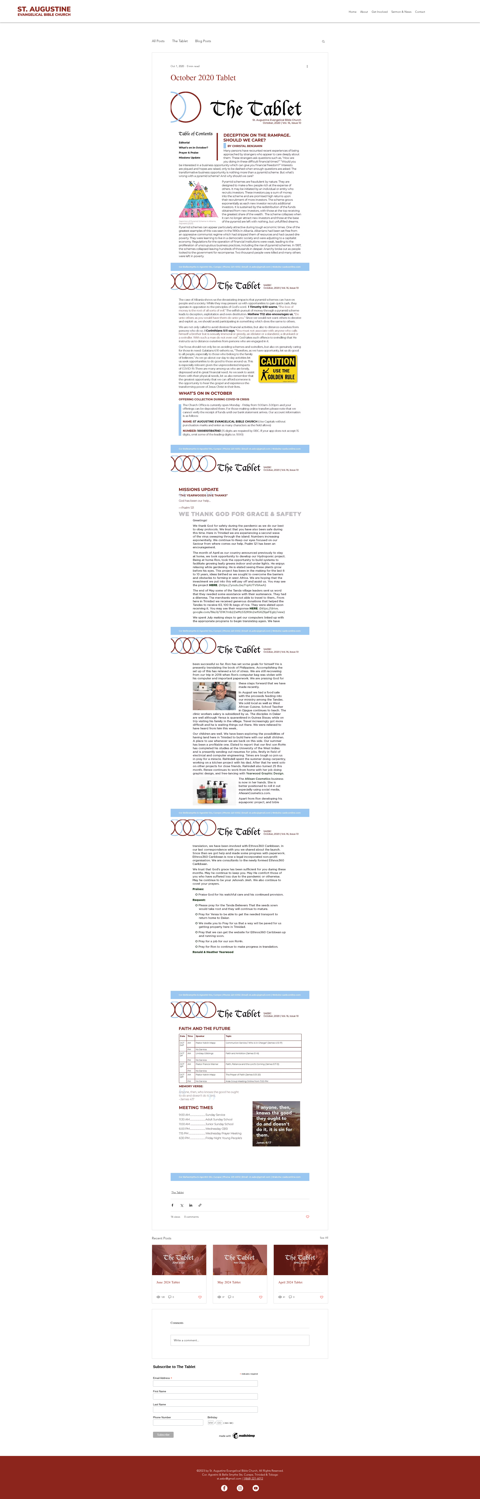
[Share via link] (200, 1205)
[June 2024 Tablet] (179, 1260)
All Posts (158, 41)
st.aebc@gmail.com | (230, 1478)
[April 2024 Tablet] (301, 1260)
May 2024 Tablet (229, 1282)
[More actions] (307, 66)
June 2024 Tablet (168, 1282)
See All (324, 1237)
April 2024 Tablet (290, 1282)
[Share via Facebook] (172, 1205)
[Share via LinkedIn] (191, 1205)
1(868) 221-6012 (253, 1478)
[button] (364, 12)
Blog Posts (203, 41)
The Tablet (180, 41)
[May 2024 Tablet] (240, 1260)
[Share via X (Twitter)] (181, 1205)
